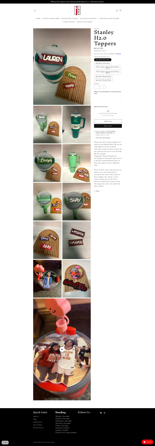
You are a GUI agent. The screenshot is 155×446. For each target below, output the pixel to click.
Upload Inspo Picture (101, 106)
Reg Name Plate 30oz (103, 59)
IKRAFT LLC (40, 442)
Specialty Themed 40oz (103, 80)
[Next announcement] (121, 1)
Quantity (96, 83)
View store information (103, 137)
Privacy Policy (37, 425)
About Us (36, 416)
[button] (35, 10)
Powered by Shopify (49, 442)
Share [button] (98, 191)
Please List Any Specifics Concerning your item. (107, 92)
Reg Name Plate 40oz (103, 63)
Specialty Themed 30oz (103, 76)
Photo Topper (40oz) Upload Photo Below (107, 72)
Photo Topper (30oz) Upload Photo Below (107, 67)
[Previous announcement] (33, 1)
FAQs (34, 419)
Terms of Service (38, 427)
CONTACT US (37, 422)
